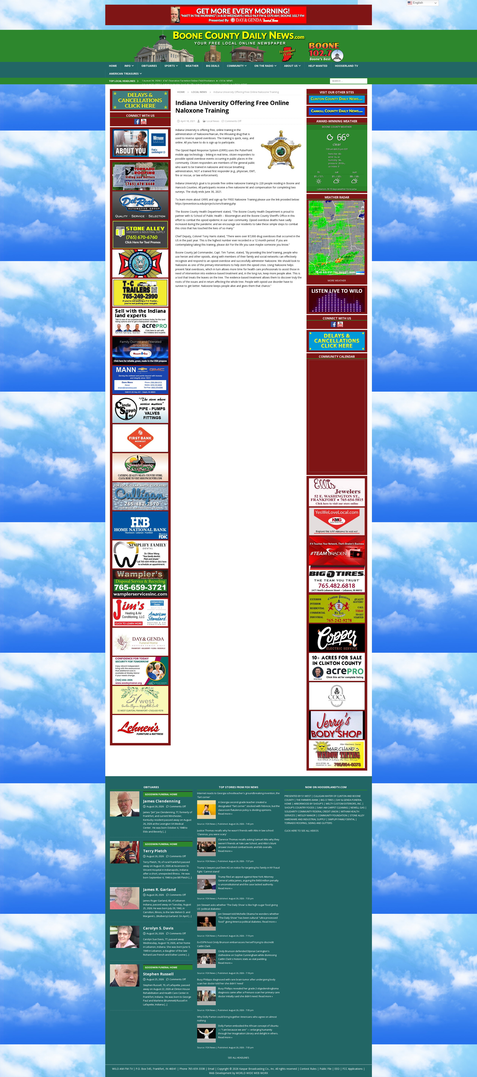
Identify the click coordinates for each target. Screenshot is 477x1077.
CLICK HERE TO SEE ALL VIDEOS (302, 830)
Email (211, 1068)
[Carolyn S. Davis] (125, 940)
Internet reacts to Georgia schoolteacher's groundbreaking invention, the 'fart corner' (238, 795)
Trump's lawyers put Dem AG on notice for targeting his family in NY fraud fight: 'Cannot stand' (238, 869)
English (417, 2)
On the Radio (263, 66)
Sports (170, 66)
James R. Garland (159, 889)
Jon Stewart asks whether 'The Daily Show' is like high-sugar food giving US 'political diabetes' (237, 906)
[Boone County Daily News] (238, 46)
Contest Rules (308, 1068)
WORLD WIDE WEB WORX (252, 1073)
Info (127, 66)
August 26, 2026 (155, 806)
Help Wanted (317, 66)
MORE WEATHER (337, 280)
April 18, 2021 (188, 121)
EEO (336, 1068)
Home (113, 66)
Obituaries (149, 66)
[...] (164, 831)
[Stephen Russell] (125, 984)
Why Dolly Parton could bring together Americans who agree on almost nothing (237, 1018)
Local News (213, 121)
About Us (291, 66)
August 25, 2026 (155, 979)
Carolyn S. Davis (158, 928)
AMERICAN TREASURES (124, 73)
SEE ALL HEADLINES (238, 1057)
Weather (192, 66)
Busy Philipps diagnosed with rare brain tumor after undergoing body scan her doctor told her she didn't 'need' (236, 981)
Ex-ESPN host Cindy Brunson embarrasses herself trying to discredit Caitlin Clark (235, 944)
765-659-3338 (196, 1068)
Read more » (225, 813)
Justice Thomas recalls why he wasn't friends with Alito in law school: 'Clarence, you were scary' (235, 832)
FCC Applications (352, 1068)
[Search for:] (348, 80)
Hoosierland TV (346, 66)
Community (235, 66)
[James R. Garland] (125, 901)
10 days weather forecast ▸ (337, 189)
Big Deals (212, 66)
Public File (325, 1068)
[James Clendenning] (125, 811)
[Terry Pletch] (125, 859)
